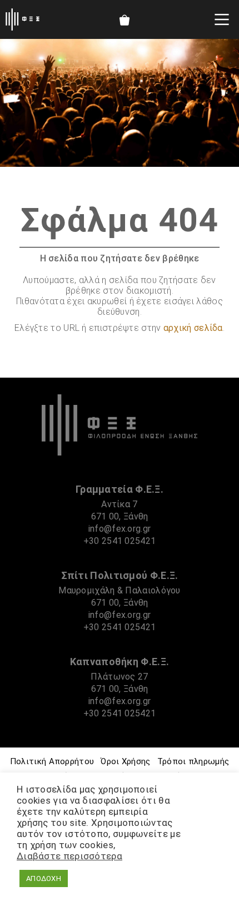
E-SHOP (123, 20)
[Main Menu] (221, 19)
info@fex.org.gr (119, 528)
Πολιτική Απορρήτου (52, 761)
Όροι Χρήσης (125, 761)
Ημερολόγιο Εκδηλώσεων (153, 20)
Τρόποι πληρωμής (193, 761)
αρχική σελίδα (193, 328)
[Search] (183, 19)
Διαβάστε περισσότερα (69, 856)
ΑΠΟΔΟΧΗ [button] (43, 878)
